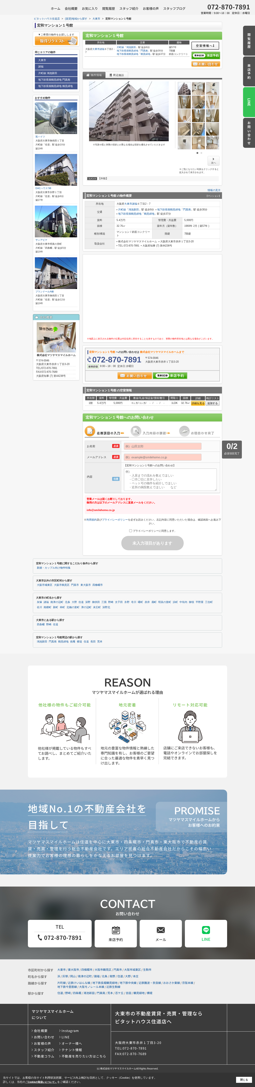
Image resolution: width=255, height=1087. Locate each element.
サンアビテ (41, 240)
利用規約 (91, 519)
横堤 (79, 641)
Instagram (70, 1030)
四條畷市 (97, 585)
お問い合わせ (249, 133)
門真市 (75, 585)
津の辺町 (86, 607)
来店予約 (249, 72)
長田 (93, 641)
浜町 (175, 602)
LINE (249, 102)
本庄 (135, 976)
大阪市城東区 (44, 585)
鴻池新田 (131, 47)
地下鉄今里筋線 (67, 987)
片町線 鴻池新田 (47, 73)
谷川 (39, 607)
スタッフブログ (174, 8)
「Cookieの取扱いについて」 (41, 1082)
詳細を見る (198, 403)
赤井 (147, 602)
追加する (212, 403)
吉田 (128, 993)
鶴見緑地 (145, 54)
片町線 (120, 47)
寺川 (133, 602)
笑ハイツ (40, 136)
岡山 (73, 976)
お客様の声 (151, 8)
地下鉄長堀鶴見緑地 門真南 (54, 79)
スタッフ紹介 (128, 8)
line (206, 939)
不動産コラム (44, 1056)
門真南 (144, 50)
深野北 (106, 607)
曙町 (140, 602)
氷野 (126, 602)
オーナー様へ (72, 1043)
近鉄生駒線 (113, 987)
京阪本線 (187, 983)
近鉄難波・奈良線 (150, 983)
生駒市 (147, 970)
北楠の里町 (73, 607)
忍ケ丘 (119, 993)
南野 (112, 976)
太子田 (119, 602)
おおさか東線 (171, 983)
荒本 (99, 641)
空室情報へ (204, 45)
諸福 (102, 49)
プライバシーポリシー (115, 519)
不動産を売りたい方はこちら (84, 1056)
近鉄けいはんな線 (79, 983)
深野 (87, 602)
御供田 (96, 602)
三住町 (209, 602)
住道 (81, 602)
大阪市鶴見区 (62, 585)
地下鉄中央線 (128, 983)
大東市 (96, 49)
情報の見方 (214, 190)
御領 (191, 602)
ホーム (55, 8)
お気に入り (90, 8)
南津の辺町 (56, 602)
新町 (55, 607)
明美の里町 (164, 602)
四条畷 (41, 624)
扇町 (154, 602)
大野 (74, 602)
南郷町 (47, 607)
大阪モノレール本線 (91, 987)
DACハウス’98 (43, 188)
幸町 (62, 607)
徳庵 (72, 641)
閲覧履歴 (108, 8)
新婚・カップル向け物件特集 (54, 567)
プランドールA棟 (44, 291)
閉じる (244, 1079)
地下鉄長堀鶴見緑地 (127, 50)
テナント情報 (72, 1049)
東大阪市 (85, 585)
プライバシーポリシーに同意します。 (155, 530)
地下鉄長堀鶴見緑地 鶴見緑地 (55, 86)
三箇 (104, 602)
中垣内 (183, 602)
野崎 (110, 602)
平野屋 (199, 602)
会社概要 (71, 8)
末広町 (97, 607)
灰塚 (39, 602)
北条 (67, 602)
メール (160, 939)
